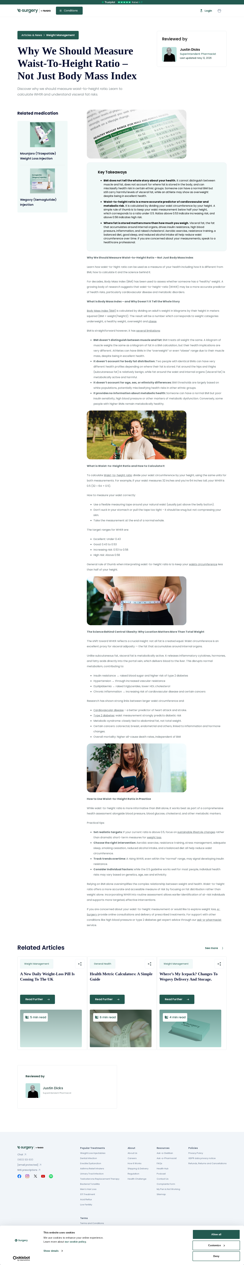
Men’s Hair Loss (88, 1189)
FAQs (159, 1163)
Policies (193, 1148)
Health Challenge (137, 1178)
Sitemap (161, 1194)
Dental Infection (88, 1158)
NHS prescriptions (27, 1170)
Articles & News (31, 35)
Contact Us (162, 1178)
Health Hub (162, 1168)
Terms (84, 1218)
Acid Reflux (86, 1199)
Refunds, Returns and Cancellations (207, 1163)
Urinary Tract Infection (92, 1173)
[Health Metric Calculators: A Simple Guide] (121, 1028)
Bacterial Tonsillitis (90, 1184)
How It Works (134, 1163)
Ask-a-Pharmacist (167, 1158)
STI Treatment (87, 1194)
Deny (216, 1256)
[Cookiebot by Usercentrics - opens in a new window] (21, 1258)
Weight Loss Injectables (92, 1153)
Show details (51, 1250)
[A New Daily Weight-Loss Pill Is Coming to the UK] (51, 1028)
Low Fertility (86, 1204)
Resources (163, 1148)
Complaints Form (166, 1184)
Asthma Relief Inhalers (92, 1168)
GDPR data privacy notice (202, 1158)
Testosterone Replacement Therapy (99, 1178)
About (131, 1148)
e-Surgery (34, 10)
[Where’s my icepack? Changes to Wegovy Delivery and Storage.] (190, 1028)
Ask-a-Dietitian (165, 1153)
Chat (20, 1154)
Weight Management (60, 35)
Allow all (216, 1234)
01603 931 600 (25, 1159)
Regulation (133, 1173)
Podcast (161, 1173)
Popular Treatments (92, 1148)
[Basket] (219, 11)
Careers (132, 1158)
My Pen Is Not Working (168, 1189)
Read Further (34, 999)
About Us (132, 1153)
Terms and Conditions (92, 1223)
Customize (214, 1245)
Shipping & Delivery (138, 1168)
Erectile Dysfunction (90, 1163)
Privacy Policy (195, 1153)
